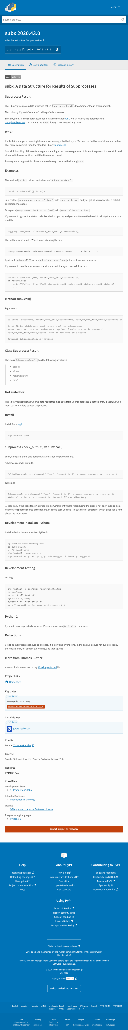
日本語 (43, 1006)
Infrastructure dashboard (63, 877)
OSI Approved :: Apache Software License (31, 809)
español (24, 1006)
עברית (61, 1008)
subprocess (60, 145)
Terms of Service (62, 908)
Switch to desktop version (64, 988)
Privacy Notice (62, 921)
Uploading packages (21, 877)
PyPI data (12, 696)
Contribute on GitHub (104, 877)
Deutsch (94, 1006)
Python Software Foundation (66, 969)
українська (72, 1006)
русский (52, 1008)
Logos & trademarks (64, 885)
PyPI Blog (63, 873)
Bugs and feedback (106, 873)
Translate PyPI (104, 881)
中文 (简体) (105, 1006)
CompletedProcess (15, 122)
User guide (21, 881)
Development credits (104, 889)
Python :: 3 (15, 819)
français (34, 1006)
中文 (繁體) (117, 1006)
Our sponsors (64, 889)
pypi (20, 424)
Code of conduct (62, 917)
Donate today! (64, 955)
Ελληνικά (84, 1006)
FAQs (22, 889)
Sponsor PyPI (106, 885)
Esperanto (71, 1008)
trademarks (90, 960)
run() (67, 118)
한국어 (81, 1008)
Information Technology (22, 799)
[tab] (15, 65)
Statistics (64, 881)
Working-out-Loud (47, 667)
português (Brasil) (56, 1006)
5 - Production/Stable (21, 790)
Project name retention (21, 885)
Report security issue (64, 913)
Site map (64, 972)
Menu (113, 7)
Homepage (15, 682)
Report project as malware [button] (64, 829)
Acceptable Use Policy (62, 925)
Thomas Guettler (22, 745)
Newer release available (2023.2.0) (25, 706)
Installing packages (21, 873)
